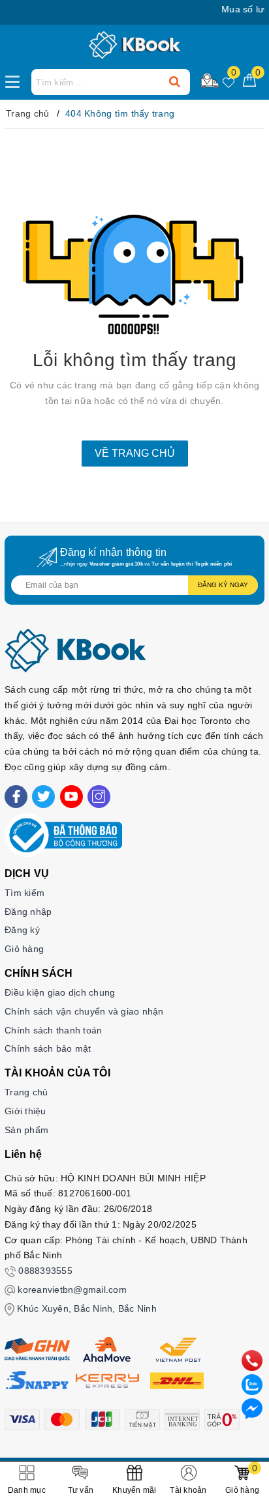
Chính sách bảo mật (48, 1048)
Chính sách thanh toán (53, 1030)
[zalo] (252, 1384)
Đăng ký (22, 930)
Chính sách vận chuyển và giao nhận (84, 1011)
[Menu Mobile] (16, 80)
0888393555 (45, 1270)
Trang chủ (26, 1092)
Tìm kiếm (24, 892)
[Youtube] (71, 796)
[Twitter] (43, 796)
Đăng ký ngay (223, 584)
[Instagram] (98, 796)
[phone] (252, 1359)
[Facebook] (16, 796)
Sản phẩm (26, 1130)
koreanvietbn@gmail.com (72, 1289)
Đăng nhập (28, 911)
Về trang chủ (135, 453)
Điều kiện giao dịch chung (60, 992)
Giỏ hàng (24, 949)
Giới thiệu (25, 1111)
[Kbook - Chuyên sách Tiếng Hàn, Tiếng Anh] (134, 45)
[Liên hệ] (252, 1408)
